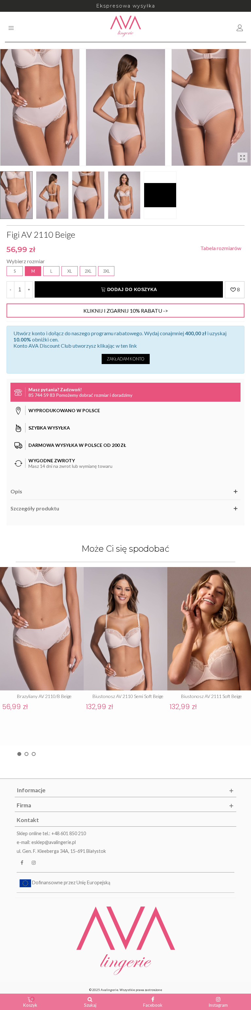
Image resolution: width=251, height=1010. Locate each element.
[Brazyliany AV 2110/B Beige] (42, 628)
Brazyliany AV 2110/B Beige (44, 696)
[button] (19, 754)
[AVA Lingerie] (125, 27)
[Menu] (11, 27)
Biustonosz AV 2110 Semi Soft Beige (127, 696)
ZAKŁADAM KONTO (125, 358)
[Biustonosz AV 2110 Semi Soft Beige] (125, 628)
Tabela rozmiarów (220, 248)
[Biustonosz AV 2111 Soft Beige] (209, 628)
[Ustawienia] (240, 27)
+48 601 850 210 (68, 833)
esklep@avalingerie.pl (53, 842)
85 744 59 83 (41, 395)
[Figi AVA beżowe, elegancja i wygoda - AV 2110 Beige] (242, 157)
